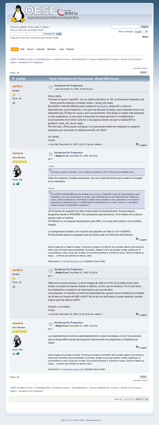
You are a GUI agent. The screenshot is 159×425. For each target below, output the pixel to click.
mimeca (17, 153)
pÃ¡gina (104, 106)
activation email (35, 30)
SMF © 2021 (79, 420)
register (45, 27)
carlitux (17, 86)
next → (146, 68)
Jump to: (118, 399)
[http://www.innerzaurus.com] (17, 184)
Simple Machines (93, 420)
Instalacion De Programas (68, 85)
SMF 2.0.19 (66, 420)
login (37, 27)
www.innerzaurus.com (73, 261)
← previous (136, 68)
